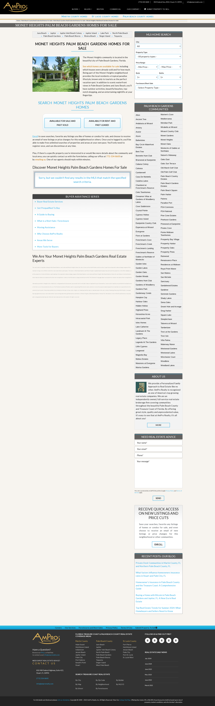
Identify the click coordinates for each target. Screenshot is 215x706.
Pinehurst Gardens (168, 220)
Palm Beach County (104, 641)
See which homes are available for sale (101, 66)
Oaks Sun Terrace (168, 164)
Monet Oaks (166, 144)
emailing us (40, 159)
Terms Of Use (126, 628)
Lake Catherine (142, 327)
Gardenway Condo (143, 293)
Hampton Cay (141, 297)
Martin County (81, 641)
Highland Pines (142, 310)
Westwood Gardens (169, 349)
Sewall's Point (80, 663)
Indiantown (79, 650)
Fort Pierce (127, 644)
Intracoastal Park (143, 318)
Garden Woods (142, 276)
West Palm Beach (102, 665)
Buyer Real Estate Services (50, 201)
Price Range (140, 63)
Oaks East (165, 159)
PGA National (166, 211)
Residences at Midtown (170, 265)
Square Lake (166, 315)
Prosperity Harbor (168, 244)
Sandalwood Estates (169, 286)
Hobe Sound (79, 644)
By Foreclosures (102, 688)
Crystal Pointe (142, 210)
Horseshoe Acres (143, 314)
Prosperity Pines (168, 252)
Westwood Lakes (168, 353)
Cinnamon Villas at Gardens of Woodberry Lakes (145, 199)
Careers (58, 628)
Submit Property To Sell (145, 628)
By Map (78, 684)
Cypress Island (142, 219)
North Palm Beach (120, 33)
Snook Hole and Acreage (171, 307)
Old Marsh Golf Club (169, 168)
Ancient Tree (141, 119)
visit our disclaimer (63, 700)
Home (18, 20)
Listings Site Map (124, 700)
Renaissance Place (169, 260)
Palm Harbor (166, 194)
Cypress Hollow (142, 215)
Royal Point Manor (168, 269)
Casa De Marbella (143, 177)
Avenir (138, 132)
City (137, 42)
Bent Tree (140, 152)
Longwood (140, 351)
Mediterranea (166, 119)
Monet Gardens (167, 136)
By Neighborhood (102, 684)
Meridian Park (166, 123)
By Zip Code (100, 680)
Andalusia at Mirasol (144, 123)
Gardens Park (141, 289)
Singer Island (104, 36)
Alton (138, 115)
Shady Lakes (166, 298)
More (158, 425)
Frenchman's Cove (143, 240)
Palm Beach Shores (72, 36)
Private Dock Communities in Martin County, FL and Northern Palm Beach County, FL (158, 564)
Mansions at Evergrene (145, 363)
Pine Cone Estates (168, 215)
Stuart (77, 665)
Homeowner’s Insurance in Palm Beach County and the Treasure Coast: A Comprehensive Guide (158, 585)
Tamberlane (165, 328)
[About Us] (141, 387)
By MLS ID (120, 684)
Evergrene (140, 232)
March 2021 (149, 685)
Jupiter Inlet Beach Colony (71, 33)
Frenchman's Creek (144, 244)
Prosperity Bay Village (170, 239)
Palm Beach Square (169, 190)
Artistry (139, 128)
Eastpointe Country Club (146, 223)
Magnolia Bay (141, 355)
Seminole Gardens (168, 294)
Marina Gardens (142, 367)
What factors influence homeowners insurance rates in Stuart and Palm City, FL (158, 574)
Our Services (70, 628)
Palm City (79, 657)
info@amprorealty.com (195, 2)
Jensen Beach (80, 652)
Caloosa (139, 168)
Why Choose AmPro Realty (50, 233)
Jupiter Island (91, 33)
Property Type (141, 52)
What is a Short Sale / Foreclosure (53, 221)
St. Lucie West (128, 657)
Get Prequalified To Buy (48, 208)
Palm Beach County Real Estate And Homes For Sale (36, 20)
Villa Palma (165, 340)
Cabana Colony (142, 164)
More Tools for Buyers (48, 246)
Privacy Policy (170, 491)
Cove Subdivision (143, 206)
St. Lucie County (129, 641)
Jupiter (53, 33)
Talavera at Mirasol (169, 323)
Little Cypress (141, 346)
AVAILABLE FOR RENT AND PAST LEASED (102, 123)
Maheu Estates (142, 359)
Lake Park (105, 33)
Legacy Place (141, 338)
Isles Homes (141, 323)
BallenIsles (140, 140)
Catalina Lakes (142, 181)
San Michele (166, 277)
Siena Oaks (165, 302)
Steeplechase (166, 319)
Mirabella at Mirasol (169, 127)
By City (78, 680)
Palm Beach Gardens (52, 36)
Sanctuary (165, 281)
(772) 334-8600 (143, 2)
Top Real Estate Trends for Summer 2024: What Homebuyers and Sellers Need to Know (158, 609)
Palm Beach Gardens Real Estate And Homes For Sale (69, 20)
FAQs (43, 652)
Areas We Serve (44, 240)
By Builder (120, 680)
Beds (138, 73)
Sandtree (164, 290)
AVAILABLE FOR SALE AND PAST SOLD (62, 123)
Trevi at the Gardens (169, 332)
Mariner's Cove (167, 114)
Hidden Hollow (142, 306)
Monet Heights (167, 140)
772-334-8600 (113, 156)
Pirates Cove (166, 228)
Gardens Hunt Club (144, 281)
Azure (138, 136)
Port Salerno (80, 660)
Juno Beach (41, 33)
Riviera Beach (90, 36)
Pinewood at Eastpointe (170, 224)
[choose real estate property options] (151, 95)
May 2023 (148, 675)
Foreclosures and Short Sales (91, 628)
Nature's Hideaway (168, 155)
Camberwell (141, 172)
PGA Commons (167, 207)
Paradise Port (166, 203)
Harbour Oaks (141, 302)
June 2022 (148, 680)
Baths (161, 73)
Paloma (164, 199)
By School (79, 688)
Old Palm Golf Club (169, 172)
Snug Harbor (166, 311)
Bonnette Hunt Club (144, 156)
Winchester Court (168, 357)
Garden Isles (141, 264)
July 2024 (148, 658)
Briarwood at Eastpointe (146, 160)
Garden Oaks (141, 272)
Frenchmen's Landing (145, 248)
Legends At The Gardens (146, 342)
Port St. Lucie (128, 655)
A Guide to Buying (45, 214)
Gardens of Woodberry (145, 285)
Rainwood (165, 256)
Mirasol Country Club (169, 131)
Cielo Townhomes (143, 192)
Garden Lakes (141, 268)
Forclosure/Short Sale (144, 83)
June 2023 (148, 669)
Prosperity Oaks (167, 248)
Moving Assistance (46, 227)
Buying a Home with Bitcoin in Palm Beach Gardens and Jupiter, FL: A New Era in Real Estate (156, 598)
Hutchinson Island (82, 647)
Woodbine (165, 361)
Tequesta (118, 36)
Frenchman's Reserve (145, 252)
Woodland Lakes (168, 365)
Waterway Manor (168, 344)
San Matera (165, 273)
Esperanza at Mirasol (145, 227)
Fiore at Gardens (143, 236)
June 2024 (148, 664)
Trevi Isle (164, 336)
